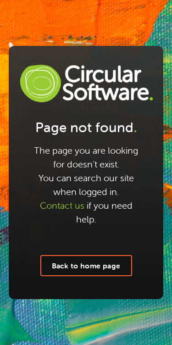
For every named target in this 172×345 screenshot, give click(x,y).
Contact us (62, 205)
